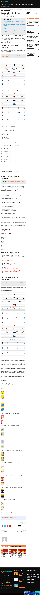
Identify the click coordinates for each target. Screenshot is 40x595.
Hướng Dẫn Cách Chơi (31, 580)
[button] (38, 7)
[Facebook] (1, 588)
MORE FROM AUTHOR (16, 546)
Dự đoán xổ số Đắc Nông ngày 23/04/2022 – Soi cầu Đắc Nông (33, 22)
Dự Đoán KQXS (18, 4)
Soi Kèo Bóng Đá (30, 582)
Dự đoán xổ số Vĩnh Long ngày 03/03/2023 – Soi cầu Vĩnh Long (6, 532)
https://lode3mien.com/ (27, 4)
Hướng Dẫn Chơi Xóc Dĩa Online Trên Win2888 (22, 586)
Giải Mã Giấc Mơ (30, 579)
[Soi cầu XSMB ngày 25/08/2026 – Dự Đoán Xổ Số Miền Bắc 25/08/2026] (4, 551)
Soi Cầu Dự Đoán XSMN (11, 9)
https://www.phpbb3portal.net (10, 517)
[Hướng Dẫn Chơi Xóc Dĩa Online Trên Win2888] (16, 585)
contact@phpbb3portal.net (8, 585)
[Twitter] (6, 588)
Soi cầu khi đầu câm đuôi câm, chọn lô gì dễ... (22, 573)
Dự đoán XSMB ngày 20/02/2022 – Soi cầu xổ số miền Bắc (33, 30)
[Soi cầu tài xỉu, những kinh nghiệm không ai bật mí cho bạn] (16, 579)
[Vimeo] (9, 588)
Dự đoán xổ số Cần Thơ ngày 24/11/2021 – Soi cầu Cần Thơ (33, 38)
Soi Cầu (6, 9)
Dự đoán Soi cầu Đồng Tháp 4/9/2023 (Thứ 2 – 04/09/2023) (14, 33)
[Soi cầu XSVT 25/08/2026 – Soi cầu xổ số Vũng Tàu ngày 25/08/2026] (22, 551)
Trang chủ (2, 9)
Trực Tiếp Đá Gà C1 (5, 6)
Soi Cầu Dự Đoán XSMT (31, 55)
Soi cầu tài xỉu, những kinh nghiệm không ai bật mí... (22, 580)
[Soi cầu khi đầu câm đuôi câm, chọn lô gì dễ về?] (16, 573)
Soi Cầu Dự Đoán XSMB (31, 32)
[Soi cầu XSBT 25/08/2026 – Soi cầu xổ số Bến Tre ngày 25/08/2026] (13, 551)
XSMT (6, 4)
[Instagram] (4, 588)
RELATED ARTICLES (5, 546)
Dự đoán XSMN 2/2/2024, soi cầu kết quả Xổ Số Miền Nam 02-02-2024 (33, 45)
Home (2, 4)
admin (3, 16)
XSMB (12, 4)
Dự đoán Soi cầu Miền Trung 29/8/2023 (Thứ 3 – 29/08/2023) (32, 53)
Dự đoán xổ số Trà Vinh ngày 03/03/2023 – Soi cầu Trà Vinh (21, 532)
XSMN (9, 4)
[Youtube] (11, 588)
